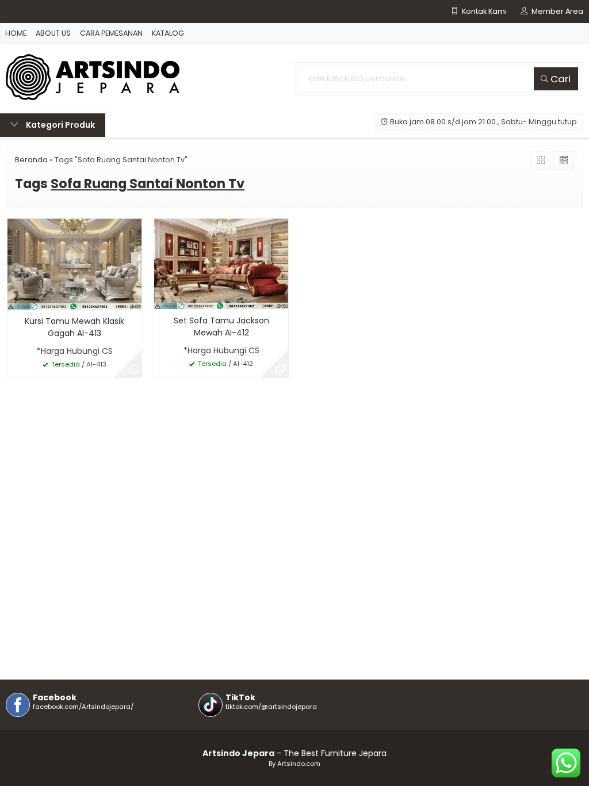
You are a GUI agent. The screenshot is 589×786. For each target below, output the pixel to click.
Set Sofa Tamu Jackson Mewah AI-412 (221, 326)
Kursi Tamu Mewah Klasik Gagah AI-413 (74, 327)
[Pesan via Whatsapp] (133, 369)
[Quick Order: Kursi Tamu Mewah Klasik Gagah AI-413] (16, 299)
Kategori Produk (59, 125)
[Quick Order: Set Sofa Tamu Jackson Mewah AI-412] (163, 298)
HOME (15, 33)
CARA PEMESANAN (111, 33)
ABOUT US (53, 33)
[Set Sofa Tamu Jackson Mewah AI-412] (221, 263)
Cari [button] (559, 79)
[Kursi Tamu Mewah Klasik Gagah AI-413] (74, 263)
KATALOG (168, 33)
